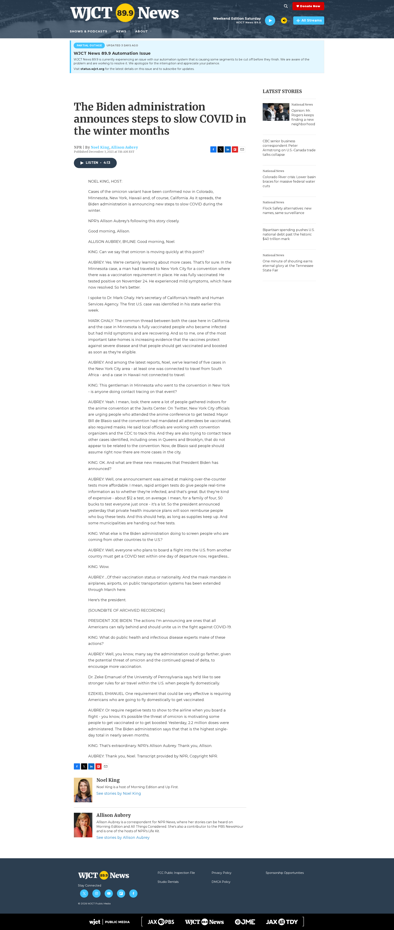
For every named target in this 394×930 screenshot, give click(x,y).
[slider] (278, 20)
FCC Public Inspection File (176, 873)
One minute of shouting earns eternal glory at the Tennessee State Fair (288, 265)
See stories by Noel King (118, 793)
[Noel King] (83, 790)
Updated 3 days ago (122, 45)
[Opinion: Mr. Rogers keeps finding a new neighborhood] (276, 112)
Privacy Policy (221, 873)
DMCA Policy (221, 882)
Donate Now (310, 6)
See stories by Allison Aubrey (123, 837)
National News (302, 104)
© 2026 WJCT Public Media (94, 903)
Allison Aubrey (124, 147)
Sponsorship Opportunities (285, 873)
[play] (270, 20)
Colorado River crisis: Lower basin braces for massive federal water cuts (289, 181)
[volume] (284, 20)
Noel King (100, 147)
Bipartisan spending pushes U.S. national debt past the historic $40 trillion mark (289, 234)
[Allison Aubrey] (83, 825)
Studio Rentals (168, 882)
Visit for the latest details (134, 69)
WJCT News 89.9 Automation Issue (112, 53)
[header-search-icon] (286, 6)
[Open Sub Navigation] (110, 31)
